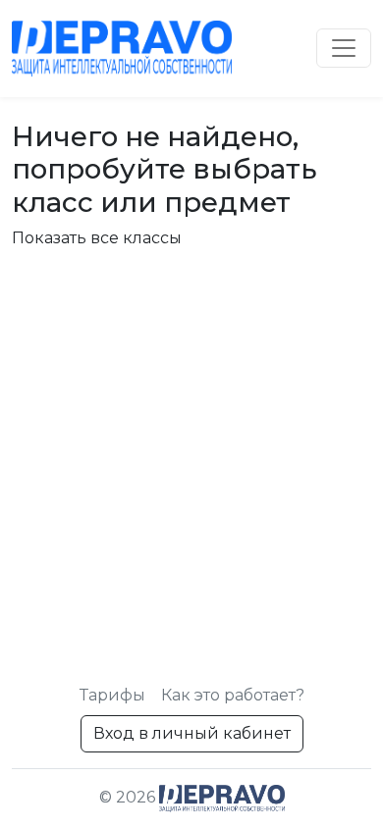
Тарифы (112, 695)
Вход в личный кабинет (192, 733)
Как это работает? (232, 695)
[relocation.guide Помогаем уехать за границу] (122, 48)
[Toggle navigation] (343, 48)
